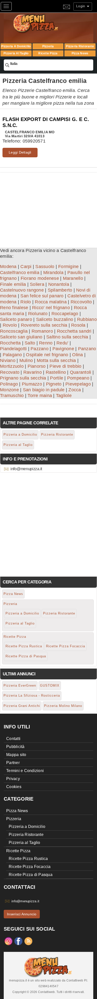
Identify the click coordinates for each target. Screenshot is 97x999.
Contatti (13, 738)
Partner (13, 763)
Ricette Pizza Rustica (23, 646)
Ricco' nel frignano (51, 307)
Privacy (13, 779)
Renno (45, 342)
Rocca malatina (51, 301)
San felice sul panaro (41, 295)
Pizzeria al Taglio (16, 53)
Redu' (62, 342)
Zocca (74, 389)
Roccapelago (64, 313)
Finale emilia (13, 284)
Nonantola (58, 284)
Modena (8, 266)
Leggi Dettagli (20, 152)
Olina (77, 354)
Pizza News (80, 53)
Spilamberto (60, 290)
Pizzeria (48, 46)
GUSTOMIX (49, 685)
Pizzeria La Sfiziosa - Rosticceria (31, 695)
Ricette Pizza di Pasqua (25, 656)
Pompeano (78, 378)
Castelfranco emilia (19, 272)
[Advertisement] (48, 208)
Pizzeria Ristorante (80, 46)
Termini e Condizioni (25, 771)
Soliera (37, 284)
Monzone (9, 389)
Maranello (73, 278)
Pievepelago (78, 384)
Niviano (7, 360)
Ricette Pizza (47, 53)
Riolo (25, 301)
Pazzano (39, 348)
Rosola (78, 325)
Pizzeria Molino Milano (63, 706)
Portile (56, 378)
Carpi (25, 266)
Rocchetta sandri (74, 331)
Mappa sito (16, 755)
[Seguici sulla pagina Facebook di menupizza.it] (18, 940)
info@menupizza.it (26, 469)
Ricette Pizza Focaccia (65, 646)
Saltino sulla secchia (67, 336)
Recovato (9, 372)
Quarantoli (80, 372)
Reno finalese (14, 307)
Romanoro (42, 331)
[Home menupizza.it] (46, 23)
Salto (30, 342)
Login (81, 6)
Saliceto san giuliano (21, 336)
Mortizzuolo (12, 366)
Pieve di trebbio (65, 366)
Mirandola (53, 272)
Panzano (87, 348)
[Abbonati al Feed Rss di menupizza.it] (28, 940)
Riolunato (38, 313)
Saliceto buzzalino (54, 319)
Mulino (26, 360)
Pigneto (54, 384)
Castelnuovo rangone (22, 290)
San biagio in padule (44, 389)
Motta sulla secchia (56, 360)
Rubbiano (87, 319)
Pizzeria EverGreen (19, 685)
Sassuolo (44, 266)
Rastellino (56, 372)
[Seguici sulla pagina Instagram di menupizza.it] (8, 940)
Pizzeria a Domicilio (16, 46)
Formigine (68, 266)
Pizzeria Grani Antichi (21, 706)
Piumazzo (32, 384)
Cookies (13, 787)
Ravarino (32, 372)
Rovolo (10, 325)
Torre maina (40, 395)
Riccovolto (81, 301)
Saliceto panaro (16, 319)
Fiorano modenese (40, 278)
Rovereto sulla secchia (44, 325)
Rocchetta (10, 342)
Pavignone (63, 348)
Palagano (12, 354)
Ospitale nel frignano (47, 354)
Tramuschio (12, 395)
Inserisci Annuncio (22, 914)
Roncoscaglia (14, 331)
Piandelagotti (13, 348)
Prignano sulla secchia (23, 378)
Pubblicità (15, 746)
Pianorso (37, 366)
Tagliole (64, 395)
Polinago (9, 384)
